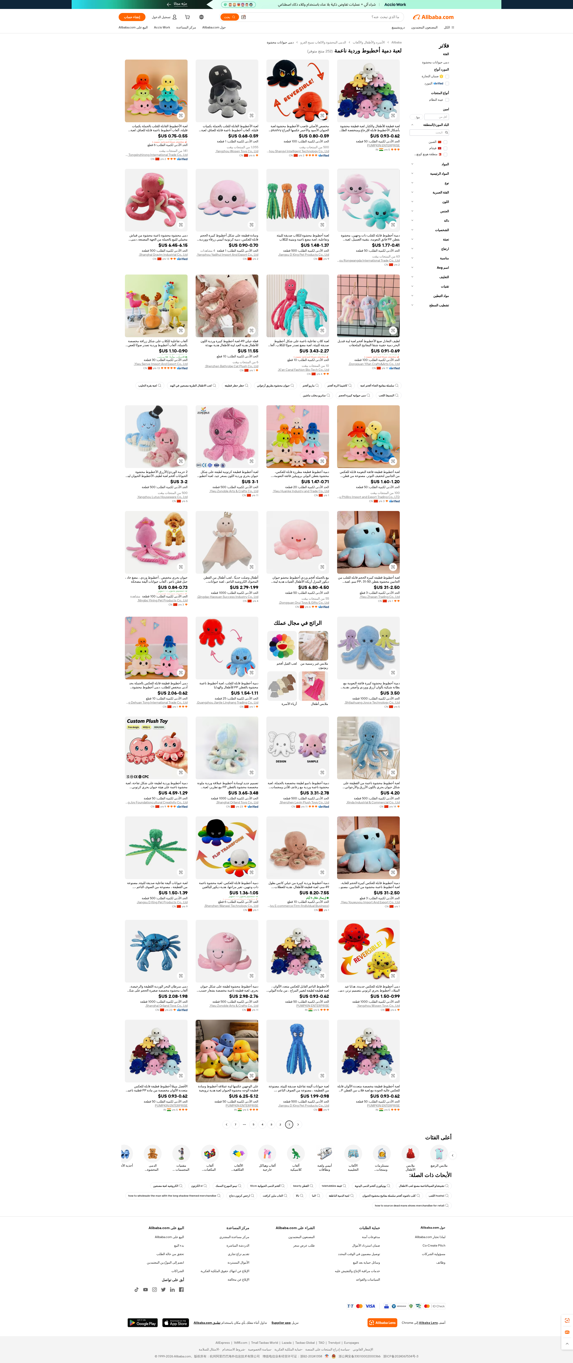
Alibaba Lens (428, 1322)
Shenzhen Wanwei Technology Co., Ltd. (231, 906)
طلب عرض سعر (304, 1245)
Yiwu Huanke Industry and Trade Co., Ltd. (301, 491)
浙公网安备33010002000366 (360, 1356)
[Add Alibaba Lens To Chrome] (382, 1322)
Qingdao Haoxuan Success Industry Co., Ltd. (227, 597)
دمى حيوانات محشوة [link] (280, 42)
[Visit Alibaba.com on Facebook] (181, 1289)
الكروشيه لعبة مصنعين (165, 1185)
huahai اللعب (436, 1195)
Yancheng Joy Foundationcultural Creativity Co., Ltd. (156, 802)
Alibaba (396, 42)
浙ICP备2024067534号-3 (400, 1356)
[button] (243, 17)
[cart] (187, 17)
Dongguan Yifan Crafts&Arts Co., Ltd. (374, 364)
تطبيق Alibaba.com (207, 1322)
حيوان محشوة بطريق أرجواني (273, 385)
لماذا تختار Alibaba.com (430, 1237)
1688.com (240, 1342)
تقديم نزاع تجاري (238, 1254)
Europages (351, 1342)
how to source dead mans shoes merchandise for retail (409, 1205)
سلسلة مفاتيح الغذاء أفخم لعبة (377, 385)
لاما (314, 1195)
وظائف (440, 1262)
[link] (567, 1320)
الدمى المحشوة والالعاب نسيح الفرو (323, 42)
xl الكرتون (197, 1185)
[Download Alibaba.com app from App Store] (175, 1322)
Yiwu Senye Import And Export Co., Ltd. (161, 364)
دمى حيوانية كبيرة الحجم (352, 395)
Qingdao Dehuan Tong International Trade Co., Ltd (156, 702)
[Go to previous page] (298, 1124)
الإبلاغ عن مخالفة (238, 1279)
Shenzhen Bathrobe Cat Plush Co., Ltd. (231, 366)
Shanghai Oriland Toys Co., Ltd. (237, 802)
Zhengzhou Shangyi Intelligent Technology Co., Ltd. (297, 151)
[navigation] (429, 584)
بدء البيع (179, 1245)
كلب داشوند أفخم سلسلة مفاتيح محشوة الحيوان (389, 1195)
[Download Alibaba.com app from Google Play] (143, 1322)
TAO (321, 1342)
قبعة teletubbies (332, 1185)
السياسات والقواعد (368, 1279)
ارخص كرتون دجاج (239, 1195)
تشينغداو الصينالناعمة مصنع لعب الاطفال (421, 1185)
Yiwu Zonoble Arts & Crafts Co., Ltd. (233, 491)
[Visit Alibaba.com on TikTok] (136, 1289)
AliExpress (223, 1342)
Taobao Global (305, 1342)
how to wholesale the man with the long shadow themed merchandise (172, 1195)
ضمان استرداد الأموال (366, 1245)
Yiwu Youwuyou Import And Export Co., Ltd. (370, 902)
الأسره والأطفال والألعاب (369, 42)
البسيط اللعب (386, 395)
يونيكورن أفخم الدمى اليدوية (370, 1185)
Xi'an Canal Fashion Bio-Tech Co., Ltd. (303, 369)
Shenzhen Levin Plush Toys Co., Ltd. (304, 802)
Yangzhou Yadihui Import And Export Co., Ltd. (227, 254)
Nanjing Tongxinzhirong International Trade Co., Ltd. (156, 155)
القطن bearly (301, 1185)
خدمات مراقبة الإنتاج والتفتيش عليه (357, 1271)
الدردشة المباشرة (238, 1245)
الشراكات (177, 1271)
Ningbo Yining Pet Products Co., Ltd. (162, 600)
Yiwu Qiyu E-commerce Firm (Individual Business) (297, 906)
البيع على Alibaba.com (169, 1237)
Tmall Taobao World (264, 1342)
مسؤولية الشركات (433, 1254)
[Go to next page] (226, 1124)
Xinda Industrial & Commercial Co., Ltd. (373, 802)
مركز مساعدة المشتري (234, 1237)
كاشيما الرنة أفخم (337, 385)
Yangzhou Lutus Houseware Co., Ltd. (162, 497)
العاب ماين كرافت (273, 1195)
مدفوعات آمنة (371, 1237)
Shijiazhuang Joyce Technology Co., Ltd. (372, 702)
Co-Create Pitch (434, 1245)
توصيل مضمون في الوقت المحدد (359, 1254)
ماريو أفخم (308, 385)
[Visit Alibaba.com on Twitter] (163, 1289)
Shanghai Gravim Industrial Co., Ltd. (163, 254)
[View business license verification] (327, 1356)
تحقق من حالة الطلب (170, 1254)
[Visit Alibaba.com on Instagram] (154, 1289)
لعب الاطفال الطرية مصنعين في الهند (191, 385)
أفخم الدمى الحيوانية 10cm (265, 1185)
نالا (297, 1195)
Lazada (286, 1342)
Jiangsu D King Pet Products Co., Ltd (303, 254)
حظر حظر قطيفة (234, 385)
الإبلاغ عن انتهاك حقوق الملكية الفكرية (225, 1271)
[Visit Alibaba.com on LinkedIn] (172, 1289)
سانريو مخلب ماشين (314, 395)
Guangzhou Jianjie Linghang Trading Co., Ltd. (227, 702)
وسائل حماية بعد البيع (366, 1262)
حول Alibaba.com (433, 1227)
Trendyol (334, 1342)
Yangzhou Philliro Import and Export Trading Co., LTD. (368, 497)
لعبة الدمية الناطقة (339, 1195)
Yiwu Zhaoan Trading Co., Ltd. (379, 597)
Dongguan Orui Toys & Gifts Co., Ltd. (304, 602)
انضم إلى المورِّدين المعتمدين (165, 1262)
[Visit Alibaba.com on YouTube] (145, 1289)
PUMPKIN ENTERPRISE (383, 145)
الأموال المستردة (238, 1262)
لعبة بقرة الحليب (147, 385)
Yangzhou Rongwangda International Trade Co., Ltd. (368, 260)
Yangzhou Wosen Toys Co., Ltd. (236, 151)
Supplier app (281, 1322)
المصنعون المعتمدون (301, 1237)
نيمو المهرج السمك (226, 1185)
